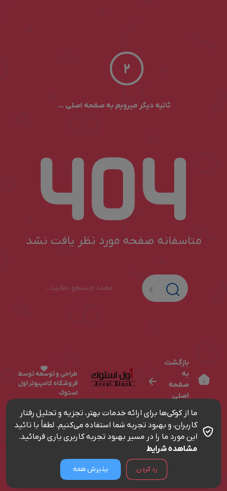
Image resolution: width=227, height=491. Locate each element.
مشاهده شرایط (171, 449)
